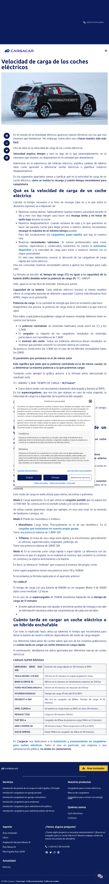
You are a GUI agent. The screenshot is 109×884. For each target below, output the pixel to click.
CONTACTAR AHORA (95, 22)
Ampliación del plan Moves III (16, 842)
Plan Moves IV (9, 847)
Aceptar (29, 477)
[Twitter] (50, 852)
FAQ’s (5, 837)
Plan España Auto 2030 (14, 851)
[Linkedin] (58, 852)
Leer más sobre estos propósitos (79, 471)
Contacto (72, 818)
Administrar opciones (80, 477)
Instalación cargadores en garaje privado (22, 792)
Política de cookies (41, 483)
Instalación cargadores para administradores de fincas (28, 810)
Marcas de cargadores (78, 792)
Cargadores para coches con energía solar (85, 798)
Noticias (7, 867)
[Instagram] (54, 852)
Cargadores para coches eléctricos (84, 788)
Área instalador (10, 833)
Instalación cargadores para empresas (21, 801)
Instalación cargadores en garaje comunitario (24, 797)
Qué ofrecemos (75, 813)
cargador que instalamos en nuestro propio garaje (48, 528)
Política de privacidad (57, 483)
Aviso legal (71, 483)
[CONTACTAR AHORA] (84, 22)
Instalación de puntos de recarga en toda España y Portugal (31, 788)
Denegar (55, 477)
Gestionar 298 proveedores (27, 471)
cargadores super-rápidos (66, 234)
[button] (90, 401)
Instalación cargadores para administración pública (27, 806)
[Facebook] (46, 852)
